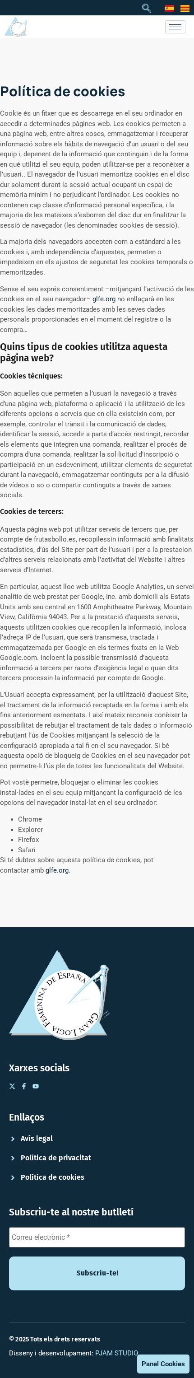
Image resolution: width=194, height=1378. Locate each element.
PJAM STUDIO (116, 1353)
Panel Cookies (163, 1364)
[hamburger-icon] (175, 26)
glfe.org (103, 299)
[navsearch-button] (147, 9)
